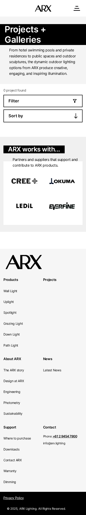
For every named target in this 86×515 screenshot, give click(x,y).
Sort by (15, 115)
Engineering (11, 392)
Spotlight (9, 312)
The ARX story (13, 370)
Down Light (11, 334)
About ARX (12, 359)
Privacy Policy (13, 498)
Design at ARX (13, 381)
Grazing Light (13, 323)
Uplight (8, 302)
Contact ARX (12, 460)
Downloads (11, 449)
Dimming (9, 482)
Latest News (52, 370)
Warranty (10, 471)
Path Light (10, 345)
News (47, 359)
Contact (49, 427)
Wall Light (10, 291)
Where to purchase (17, 438)
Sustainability (12, 413)
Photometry (11, 403)
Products (10, 279)
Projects (50, 279)
